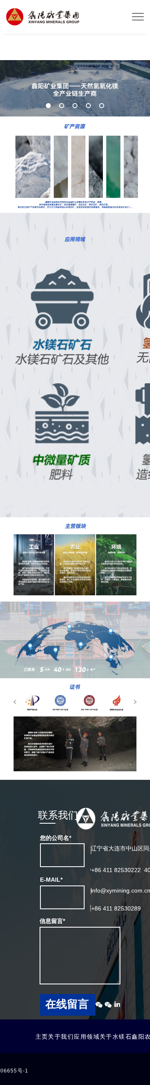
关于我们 (61, 1036)
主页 (41, 1036)
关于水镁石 (116, 1036)
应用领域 (87, 1036)
